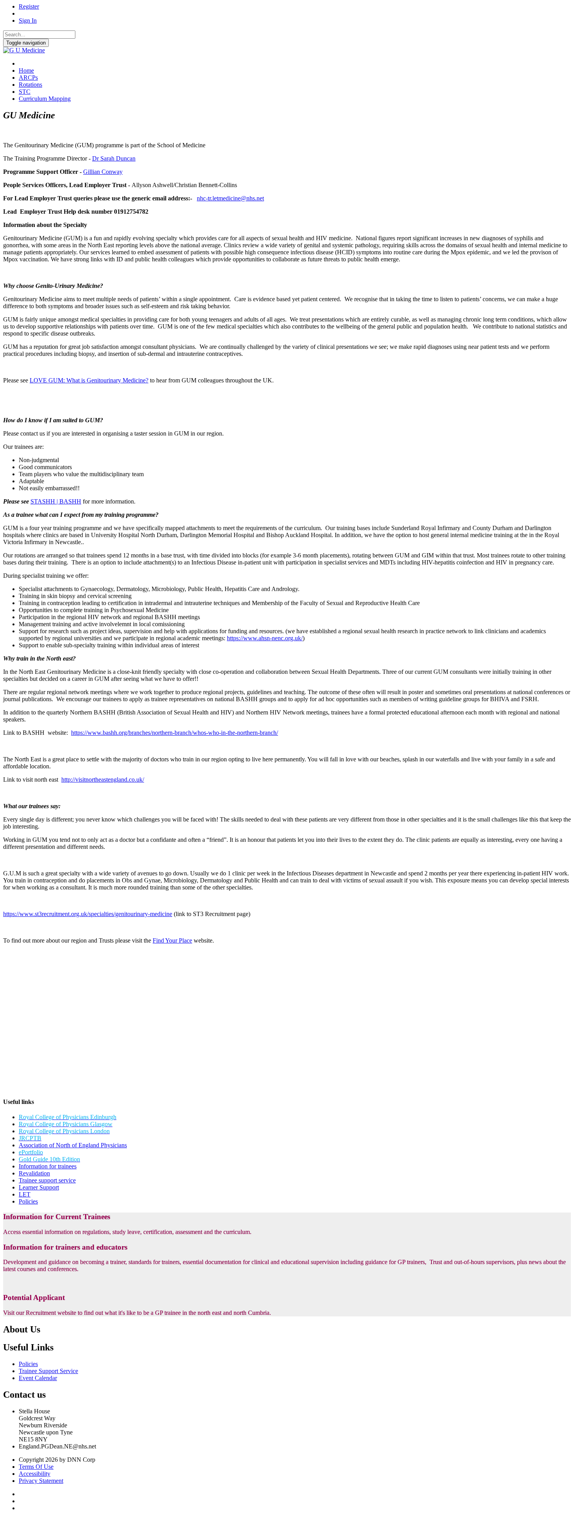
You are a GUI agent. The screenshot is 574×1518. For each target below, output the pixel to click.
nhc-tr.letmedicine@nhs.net (230, 198)
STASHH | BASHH (55, 501)
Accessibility (34, 1473)
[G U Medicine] (24, 50)
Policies (28, 1201)
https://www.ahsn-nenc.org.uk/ (265, 638)
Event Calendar (38, 1378)
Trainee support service (47, 1180)
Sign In (28, 20)
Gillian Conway (103, 171)
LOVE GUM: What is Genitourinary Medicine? (89, 380)
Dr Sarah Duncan (113, 158)
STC (24, 91)
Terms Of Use (36, 1466)
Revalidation (34, 1173)
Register (29, 6)
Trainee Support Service (48, 1371)
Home (26, 70)
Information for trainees (48, 1166)
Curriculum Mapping (45, 98)
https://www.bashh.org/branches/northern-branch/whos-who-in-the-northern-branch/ (174, 732)
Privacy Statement (41, 1480)
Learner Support (39, 1187)
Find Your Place (172, 940)
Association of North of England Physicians (73, 1145)
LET (24, 1194)
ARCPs (28, 77)
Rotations (30, 84)
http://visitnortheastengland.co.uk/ (102, 779)
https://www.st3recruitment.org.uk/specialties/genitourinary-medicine (87, 914)
